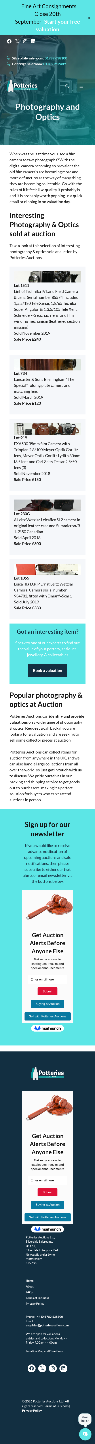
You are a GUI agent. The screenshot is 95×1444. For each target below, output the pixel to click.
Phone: (30, 1316)
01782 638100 (55, 58)
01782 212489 (54, 64)
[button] (67, 86)
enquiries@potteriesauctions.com (47, 1325)
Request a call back (42, 728)
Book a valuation (47, 670)
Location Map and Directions (44, 1351)
